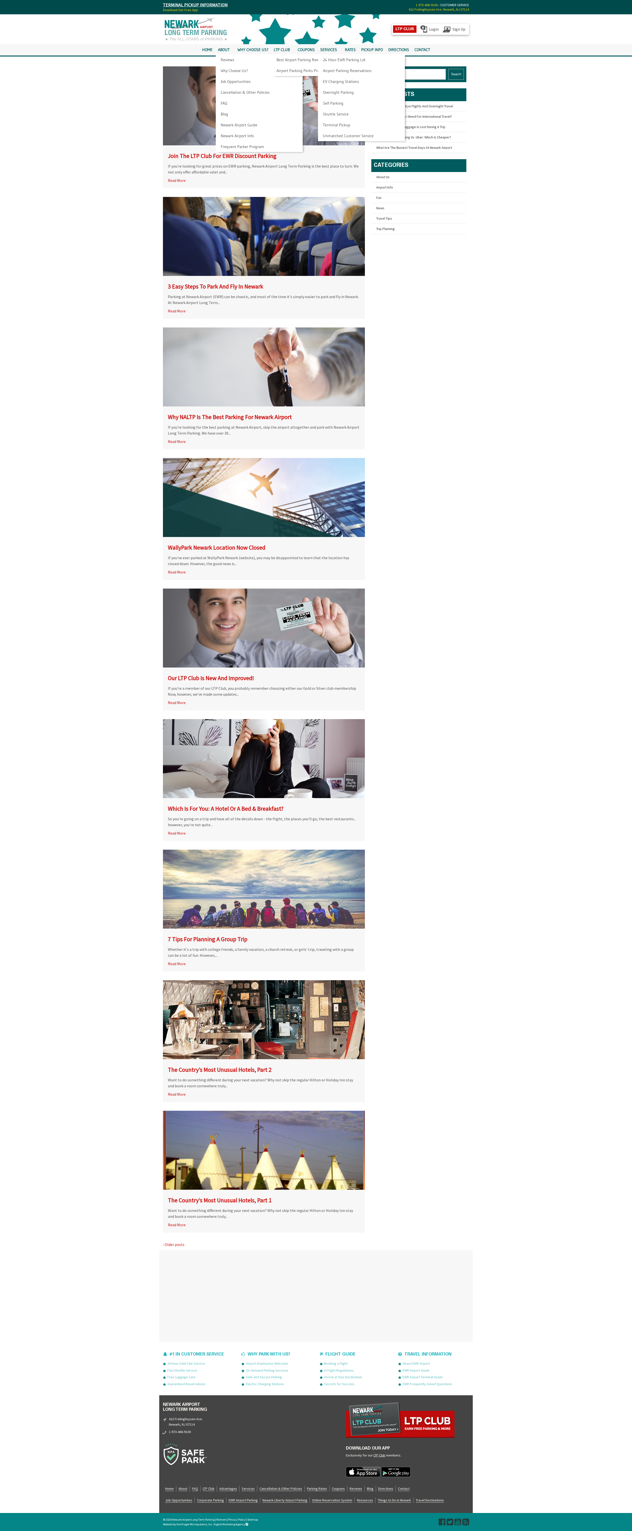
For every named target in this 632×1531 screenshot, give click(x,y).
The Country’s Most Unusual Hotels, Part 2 (220, 1069)
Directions (398, 49)
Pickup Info (372, 49)
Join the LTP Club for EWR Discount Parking (222, 156)
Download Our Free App (180, 10)
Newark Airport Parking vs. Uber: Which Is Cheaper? (413, 137)
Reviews (227, 59)
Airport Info (384, 187)
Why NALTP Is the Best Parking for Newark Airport (230, 417)
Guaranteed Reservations (186, 1384)
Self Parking (333, 103)
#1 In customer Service (197, 1355)
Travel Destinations (430, 1500)
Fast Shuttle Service (182, 1370)
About (224, 49)
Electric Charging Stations (265, 1384)
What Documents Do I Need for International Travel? (414, 116)
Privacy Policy (237, 1519)
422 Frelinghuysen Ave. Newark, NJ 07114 (439, 9)
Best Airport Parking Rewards (301, 59)
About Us (383, 177)
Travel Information (428, 1355)
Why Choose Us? (234, 70)
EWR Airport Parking (243, 1500)
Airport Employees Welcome (267, 1363)
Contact (422, 49)
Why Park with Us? (269, 1355)
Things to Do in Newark (394, 1500)
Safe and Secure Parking (264, 1377)
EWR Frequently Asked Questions (427, 1384)
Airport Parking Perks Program (302, 70)
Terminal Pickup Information (195, 5)
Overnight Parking (338, 92)
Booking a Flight (336, 1363)
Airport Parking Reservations (347, 70)
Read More (177, 180)
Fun (378, 197)
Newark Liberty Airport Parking (284, 1500)
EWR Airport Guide (416, 1370)
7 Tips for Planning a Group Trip (207, 939)
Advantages (228, 1488)
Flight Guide (340, 1355)
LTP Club (282, 49)
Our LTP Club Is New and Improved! (211, 678)
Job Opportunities (236, 81)
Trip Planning (385, 229)
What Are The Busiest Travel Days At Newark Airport (414, 147)
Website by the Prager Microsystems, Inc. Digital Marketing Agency (204, 1524)
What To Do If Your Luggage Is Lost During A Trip (410, 127)
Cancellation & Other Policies (245, 92)
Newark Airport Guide (239, 124)
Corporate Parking (210, 1500)
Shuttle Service (336, 114)
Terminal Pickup (336, 124)
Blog (224, 114)
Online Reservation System (332, 1500)
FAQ (224, 103)
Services (328, 49)
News (380, 208)
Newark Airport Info (237, 135)
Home (207, 49)
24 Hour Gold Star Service (186, 1363)
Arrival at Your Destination (343, 1377)
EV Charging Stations (341, 81)
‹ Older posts (173, 1244)
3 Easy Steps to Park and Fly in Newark (215, 286)
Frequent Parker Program (242, 146)
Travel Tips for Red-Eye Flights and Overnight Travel (414, 106)
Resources (365, 1500)
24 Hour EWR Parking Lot (344, 59)
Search (456, 74)
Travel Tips (384, 218)
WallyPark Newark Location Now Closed (216, 547)
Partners (221, 1519)
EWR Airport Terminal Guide (423, 1377)
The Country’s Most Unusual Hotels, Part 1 (220, 1200)
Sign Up (459, 29)
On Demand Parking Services (267, 1370)
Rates (350, 49)
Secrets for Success (339, 1384)
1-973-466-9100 (427, 5)
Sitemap (252, 1519)
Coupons (306, 49)
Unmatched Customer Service (348, 135)
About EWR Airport (416, 1363)
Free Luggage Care (181, 1377)
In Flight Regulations (339, 1370)
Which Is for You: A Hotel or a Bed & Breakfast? (225, 808)
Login (434, 29)
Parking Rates (317, 1488)
